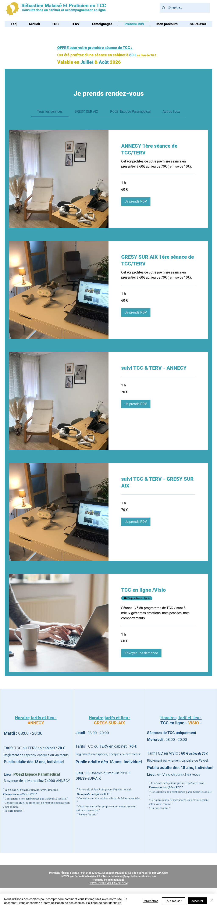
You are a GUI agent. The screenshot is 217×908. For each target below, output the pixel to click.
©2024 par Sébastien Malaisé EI (80, 876)
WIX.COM (162, 872)
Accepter (197, 901)
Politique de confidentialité (103, 903)
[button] (135, 201)
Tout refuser (173, 901)
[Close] (211, 901)
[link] (50, 112)
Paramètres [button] (150, 901)
